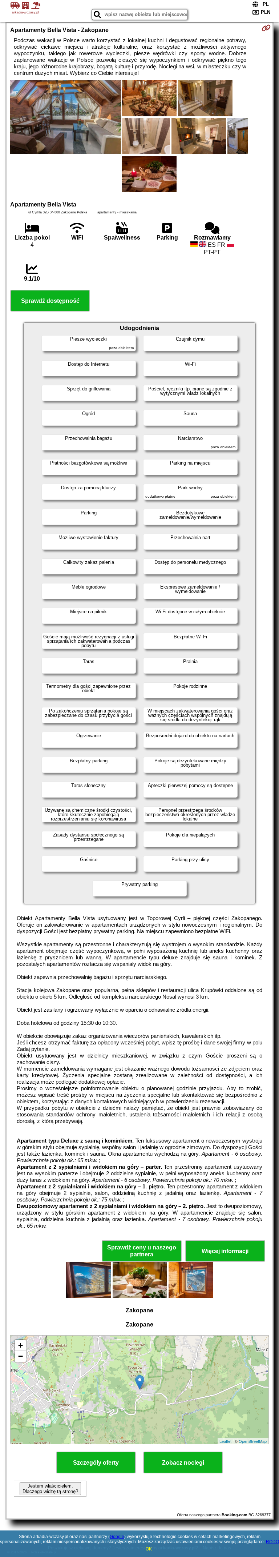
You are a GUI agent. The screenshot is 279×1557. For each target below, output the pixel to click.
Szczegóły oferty (96, 1463)
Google (117, 1536)
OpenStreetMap (253, 1441)
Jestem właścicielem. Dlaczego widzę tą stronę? (50, 1488)
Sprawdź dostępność (50, 301)
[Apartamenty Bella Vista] (65, 118)
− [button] (20, 1356)
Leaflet (225, 1441)
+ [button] (20, 1345)
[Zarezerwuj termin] (266, 28)
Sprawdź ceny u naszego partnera (141, 1250)
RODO (272, 1541)
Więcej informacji (225, 1251)
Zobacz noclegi (183, 1463)
